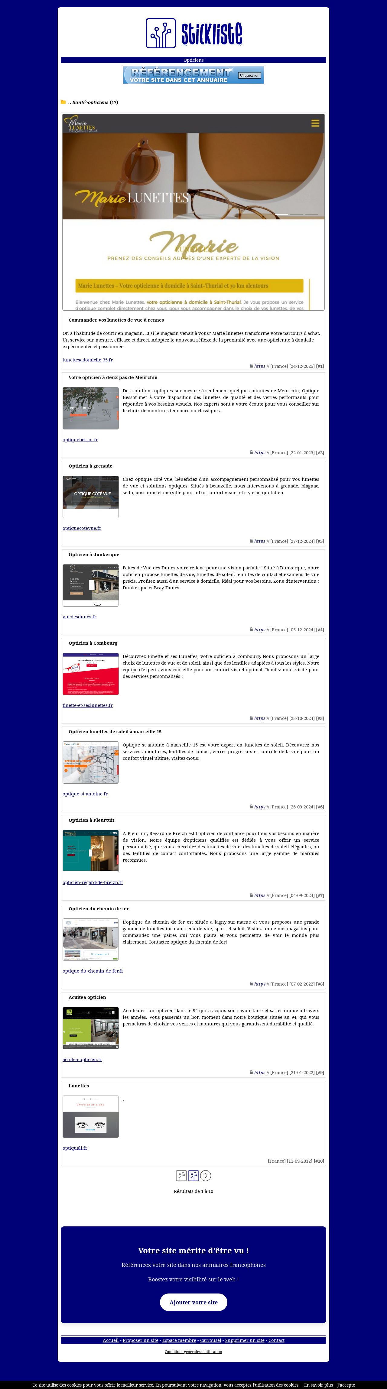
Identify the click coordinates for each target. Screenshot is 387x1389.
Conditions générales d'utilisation (193, 1351)
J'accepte (346, 1385)
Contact (276, 1340)
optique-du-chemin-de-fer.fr (93, 971)
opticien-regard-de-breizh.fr (93, 882)
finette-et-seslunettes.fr (88, 705)
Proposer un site (140, 1340)
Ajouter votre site (194, 1302)
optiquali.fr (75, 1148)
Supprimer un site (245, 1340)
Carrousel (210, 1340)
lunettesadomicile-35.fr (88, 360)
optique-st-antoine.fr (85, 794)
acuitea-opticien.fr (82, 1059)
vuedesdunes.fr (79, 617)
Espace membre (179, 1340)
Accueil (111, 1340)
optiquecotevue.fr (82, 528)
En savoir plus (318, 1385)
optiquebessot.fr (80, 439)
